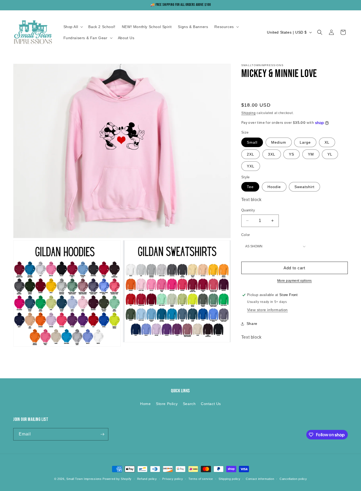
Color (245, 235)
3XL (271, 154)
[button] (72, 26)
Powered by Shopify (117, 478)
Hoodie (274, 187)
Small (252, 142)
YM (311, 154)
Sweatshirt (304, 187)
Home (145, 404)
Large (305, 142)
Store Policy (167, 404)
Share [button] (252, 323)
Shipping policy (229, 478)
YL (329, 154)
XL (327, 142)
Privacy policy (172, 478)
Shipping (248, 113)
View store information (267, 310)
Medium (278, 142)
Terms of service (200, 478)
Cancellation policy (293, 478)
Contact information (260, 478)
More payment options (294, 281)
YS (291, 154)
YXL (250, 166)
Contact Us (211, 404)
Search (189, 404)
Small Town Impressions (83, 478)
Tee (250, 187)
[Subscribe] (102, 434)
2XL (250, 154)
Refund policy (147, 478)
